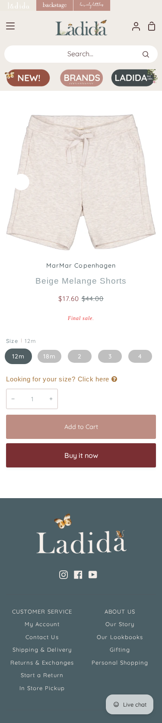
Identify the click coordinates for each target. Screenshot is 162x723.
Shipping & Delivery (42, 649)
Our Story (119, 624)
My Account (42, 624)
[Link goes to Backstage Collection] (54, 5)
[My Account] (132, 26)
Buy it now (81, 455)
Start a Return (42, 675)
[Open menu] (8, 26)
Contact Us (41, 636)
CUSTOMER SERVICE (42, 611)
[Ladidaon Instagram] (63, 574)
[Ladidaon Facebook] (78, 574)
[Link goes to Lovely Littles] (92, 5)
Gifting (120, 649)
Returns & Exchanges (42, 662)
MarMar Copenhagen (81, 265)
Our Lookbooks (120, 636)
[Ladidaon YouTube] (93, 574)
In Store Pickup (42, 688)
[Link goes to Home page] (18, 5)
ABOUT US (120, 611)
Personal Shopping (120, 662)
